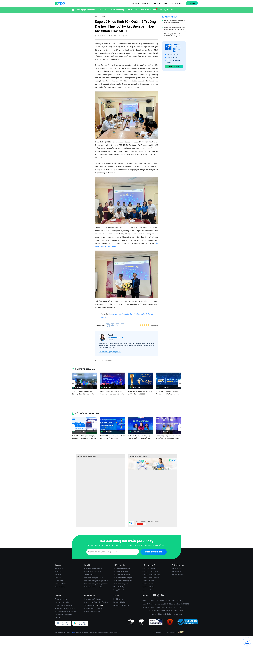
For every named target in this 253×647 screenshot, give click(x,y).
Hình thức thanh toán (62, 602)
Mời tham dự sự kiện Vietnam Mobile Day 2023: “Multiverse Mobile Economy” (167, 393)
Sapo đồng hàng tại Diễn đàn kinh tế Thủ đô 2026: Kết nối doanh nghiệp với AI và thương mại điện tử (168, 437)
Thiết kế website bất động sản (123, 578)
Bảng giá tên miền (119, 590)
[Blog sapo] (162, 595)
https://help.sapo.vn (96, 599)
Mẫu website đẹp (118, 587)
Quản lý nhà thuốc (148, 587)
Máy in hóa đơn (176, 568)
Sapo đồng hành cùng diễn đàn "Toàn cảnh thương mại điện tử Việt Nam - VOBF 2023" (111, 393)
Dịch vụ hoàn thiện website (63, 614)
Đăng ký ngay (174, 66)
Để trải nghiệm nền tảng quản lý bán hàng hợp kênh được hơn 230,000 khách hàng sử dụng (126, 545)
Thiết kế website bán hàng (121, 568)
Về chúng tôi (59, 568)
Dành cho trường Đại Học (121, 605)
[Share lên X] (117, 325)
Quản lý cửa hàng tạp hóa (150, 571)
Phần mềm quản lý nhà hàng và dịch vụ (96, 584)
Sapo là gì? (58, 571)
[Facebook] (154, 595)
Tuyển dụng (59, 581)
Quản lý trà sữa (147, 590)
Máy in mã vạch (176, 571)
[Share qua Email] (112, 325)
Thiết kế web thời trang (120, 571)
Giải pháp (134, 3)
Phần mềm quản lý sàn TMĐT (93, 578)
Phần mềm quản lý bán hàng (93, 568)
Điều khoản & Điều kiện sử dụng (65, 608)
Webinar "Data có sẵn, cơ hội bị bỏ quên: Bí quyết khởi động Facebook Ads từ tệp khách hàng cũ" (174, 22)
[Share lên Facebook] (108, 325)
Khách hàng (146, 3)
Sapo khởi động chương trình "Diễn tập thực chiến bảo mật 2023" (82, 393)
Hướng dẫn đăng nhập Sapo (64, 605)
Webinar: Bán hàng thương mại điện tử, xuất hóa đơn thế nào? (139, 437)
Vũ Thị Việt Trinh (115, 337)
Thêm (165, 3)
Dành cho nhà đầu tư (119, 602)
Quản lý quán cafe (148, 581)
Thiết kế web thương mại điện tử (123, 581)
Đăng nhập (178, 3)
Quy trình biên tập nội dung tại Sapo (110, 352)
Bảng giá (58, 578)
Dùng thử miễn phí (153, 552)
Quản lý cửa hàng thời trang (151, 575)
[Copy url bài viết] (122, 325)
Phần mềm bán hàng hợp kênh (93, 587)
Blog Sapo (58, 575)
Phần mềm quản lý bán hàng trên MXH (96, 581)
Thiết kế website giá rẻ (120, 584)
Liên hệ (57, 617)
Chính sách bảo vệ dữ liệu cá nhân (65, 611)
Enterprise (156, 3)
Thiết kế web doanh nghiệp (121, 575)
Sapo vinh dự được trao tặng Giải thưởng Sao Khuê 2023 (140, 393)
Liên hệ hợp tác (118, 599)
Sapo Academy (60, 587)
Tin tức (103, 16)
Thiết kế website (89, 575)
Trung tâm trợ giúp (61, 599)
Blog (96, 16)
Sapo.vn (73, 633)
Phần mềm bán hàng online (92, 571)
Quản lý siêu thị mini (149, 568)
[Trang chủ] (73, 10)
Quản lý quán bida (148, 584)
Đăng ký (192, 3)
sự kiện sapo (108, 361)
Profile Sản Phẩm (60, 584)
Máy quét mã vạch (177, 575)
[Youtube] (158, 595)
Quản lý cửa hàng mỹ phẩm (151, 578)
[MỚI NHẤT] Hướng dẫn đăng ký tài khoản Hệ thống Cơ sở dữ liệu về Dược (84, 437)
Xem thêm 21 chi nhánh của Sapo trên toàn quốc (166, 614)
